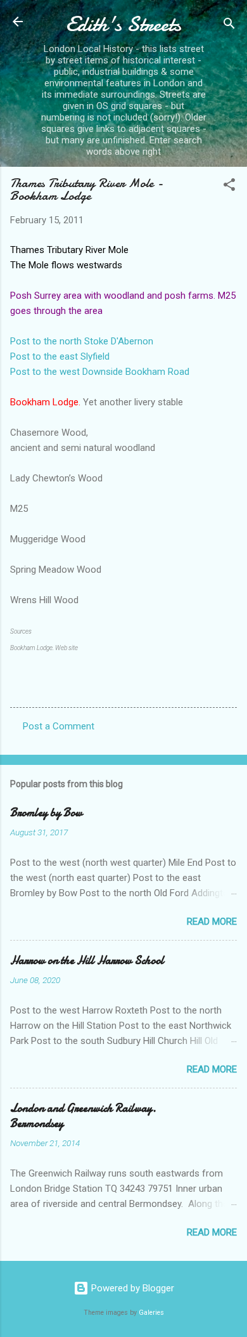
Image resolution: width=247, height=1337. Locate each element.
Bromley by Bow (46, 813)
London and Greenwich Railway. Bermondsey (83, 1116)
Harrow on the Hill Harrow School (87, 961)
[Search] (229, 25)
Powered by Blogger (131, 1288)
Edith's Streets (123, 24)
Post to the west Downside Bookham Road (99, 371)
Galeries (151, 1312)
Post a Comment (58, 726)
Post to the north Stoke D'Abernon (81, 341)
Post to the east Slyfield (60, 356)
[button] (229, 187)
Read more (212, 921)
